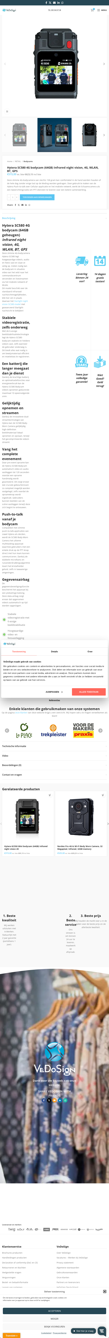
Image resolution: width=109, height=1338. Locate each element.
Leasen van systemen (12, 1287)
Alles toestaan (88, 692)
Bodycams (28, 161)
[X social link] (50, 3)
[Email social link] (54, 3)
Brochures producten (12, 1252)
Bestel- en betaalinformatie (15, 1282)
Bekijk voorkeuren (54, 1326)
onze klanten (21, 712)
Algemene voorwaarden (68, 1267)
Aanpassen (52, 692)
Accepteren (54, 1310)
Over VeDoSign (64, 1252)
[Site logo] (9, 10)
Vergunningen (9, 1277)
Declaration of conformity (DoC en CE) (20, 1262)
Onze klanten (63, 1277)
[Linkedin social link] (58, 3)
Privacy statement (65, 1262)
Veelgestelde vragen (11, 1272)
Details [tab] (54, 651)
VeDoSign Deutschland (67, 1287)
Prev (7, 730)
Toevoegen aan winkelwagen (37, 197)
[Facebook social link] (46, 3)
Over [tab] (90, 651)
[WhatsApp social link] (62, 3)
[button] (104, 1291)
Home (10, 161)
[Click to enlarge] (7, 111)
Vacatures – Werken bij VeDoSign (72, 1257)
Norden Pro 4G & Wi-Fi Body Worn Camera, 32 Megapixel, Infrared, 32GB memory (79, 847)
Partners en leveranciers (68, 1282)
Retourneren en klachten (14, 1267)
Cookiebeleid (46, 1333)
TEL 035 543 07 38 (54, 10)
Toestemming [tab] (19, 651)
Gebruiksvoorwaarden (67, 1272)
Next (100, 730)
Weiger (54, 1318)
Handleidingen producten (14, 1257)
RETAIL (18, 161)
